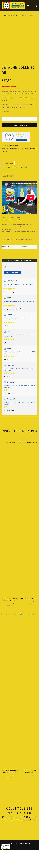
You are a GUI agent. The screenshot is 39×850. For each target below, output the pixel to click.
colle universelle (23, 149)
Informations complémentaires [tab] (16, 167)
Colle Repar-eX (15, 15)
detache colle (33, 149)
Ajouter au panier (20, 125)
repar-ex (4, 151)
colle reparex (13, 149)
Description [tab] (8, 163)
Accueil (6, 15)
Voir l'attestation (12, 272)
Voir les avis (21, 139)
